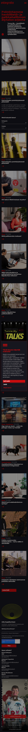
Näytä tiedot (7, 387)
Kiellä (5, 384)
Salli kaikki (6, 381)
